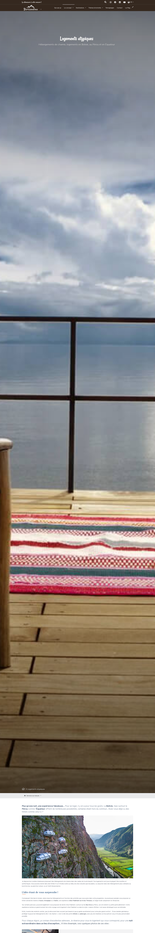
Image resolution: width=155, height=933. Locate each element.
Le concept (68, 8)
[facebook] (115, 2)
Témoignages (109, 8)
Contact (119, 8)
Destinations (80, 8)
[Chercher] (105, 2)
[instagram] (110, 2)
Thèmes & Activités (94, 8)
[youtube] (124, 2)
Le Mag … (128, 8)
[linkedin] (120, 2)
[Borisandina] (31, 7)
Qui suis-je (57, 8)
